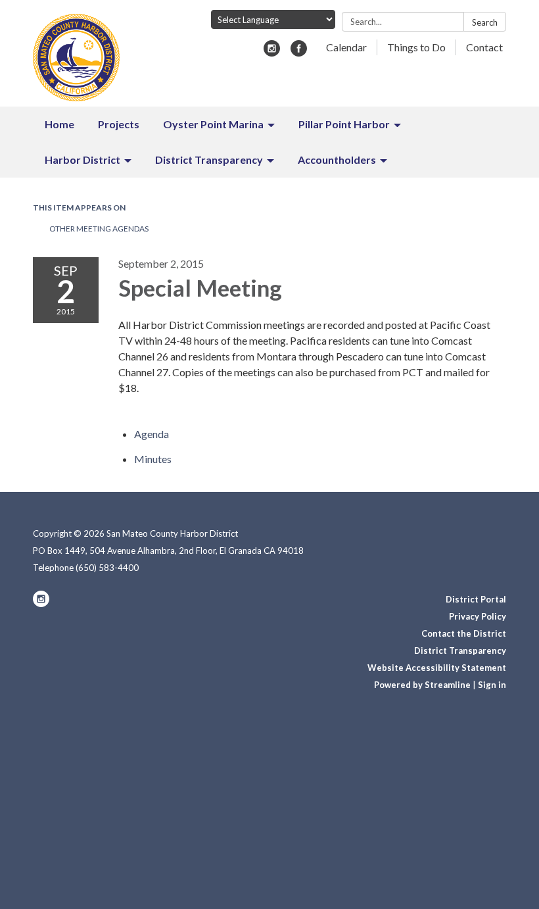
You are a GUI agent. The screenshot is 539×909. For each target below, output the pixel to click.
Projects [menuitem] (118, 124)
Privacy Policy (477, 616)
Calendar (346, 47)
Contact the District (463, 633)
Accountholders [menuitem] (337, 159)
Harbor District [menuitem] (82, 159)
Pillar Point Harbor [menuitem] (344, 124)
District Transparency (460, 650)
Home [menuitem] (59, 124)
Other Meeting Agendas (99, 228)
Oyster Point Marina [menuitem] (213, 124)
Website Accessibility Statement (436, 667)
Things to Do (416, 47)
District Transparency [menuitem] (209, 159)
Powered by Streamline (422, 684)
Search (485, 22)
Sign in (492, 684)
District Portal (476, 599)
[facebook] (299, 52)
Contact (484, 47)
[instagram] (272, 52)
